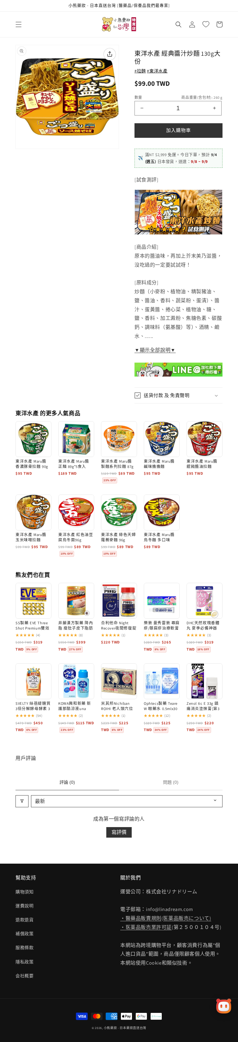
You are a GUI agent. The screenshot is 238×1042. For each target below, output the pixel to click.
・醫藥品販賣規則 (140, 918)
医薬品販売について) (187, 918)
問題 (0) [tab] (170, 782)
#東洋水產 (157, 71)
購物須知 (24, 892)
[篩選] (22, 801)
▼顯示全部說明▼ (155, 350)
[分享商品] (110, 54)
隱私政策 (24, 962)
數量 (138, 97)
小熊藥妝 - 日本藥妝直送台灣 (125, 1028)
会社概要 (24, 976)
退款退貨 (24, 919)
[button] (18, 24)
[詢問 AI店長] (223, 1006)
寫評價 (119, 832)
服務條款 (24, 947)
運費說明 (24, 906)
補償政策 (24, 933)
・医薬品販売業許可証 (146, 927)
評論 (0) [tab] (67, 782)
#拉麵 (140, 71)
